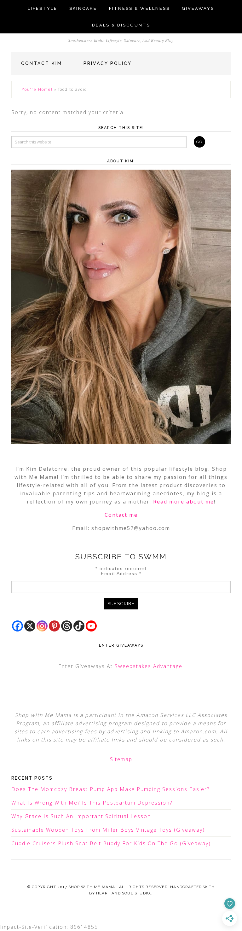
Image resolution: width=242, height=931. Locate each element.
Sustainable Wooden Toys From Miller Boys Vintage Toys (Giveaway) (108, 829)
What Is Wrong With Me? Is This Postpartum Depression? (91, 802)
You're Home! (37, 89)
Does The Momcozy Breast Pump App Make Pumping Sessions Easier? (110, 789)
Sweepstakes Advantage (148, 666)
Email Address (121, 573)
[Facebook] (17, 625)
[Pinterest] (54, 625)
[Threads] (66, 625)
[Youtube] (91, 625)
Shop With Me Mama (91, 887)
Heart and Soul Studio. (123, 893)
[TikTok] (78, 625)
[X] (29, 625)
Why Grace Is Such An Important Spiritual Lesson (81, 816)
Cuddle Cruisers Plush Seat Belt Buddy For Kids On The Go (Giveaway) (111, 843)
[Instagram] (42, 625)
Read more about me (183, 501)
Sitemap (121, 759)
